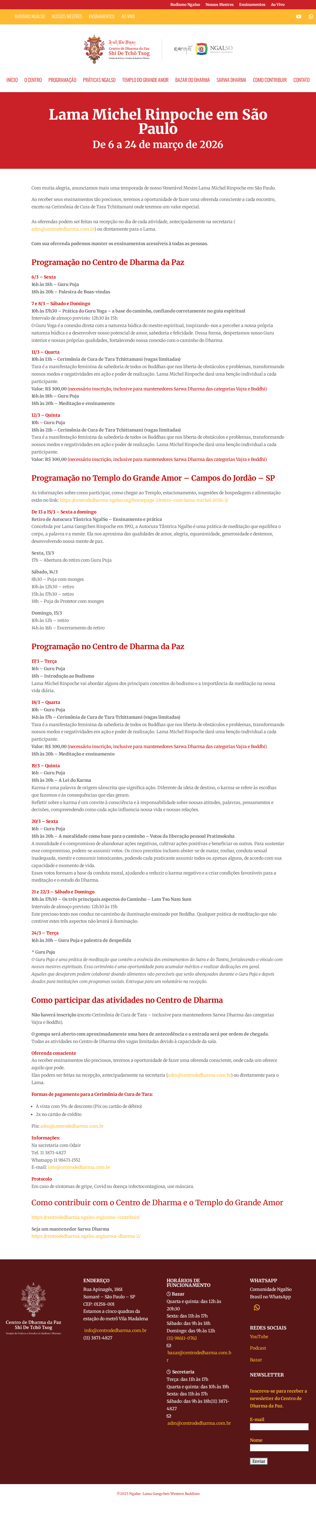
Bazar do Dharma (192, 80)
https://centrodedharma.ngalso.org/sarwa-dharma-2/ (85, 1236)
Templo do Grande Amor (145, 80)
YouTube (259, 1336)
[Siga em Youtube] (299, 16)
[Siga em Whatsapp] (311, 16)
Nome (256, 1440)
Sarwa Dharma (231, 80)
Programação (62, 80)
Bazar (256, 1360)
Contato (301, 80)
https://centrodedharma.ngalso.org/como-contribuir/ (85, 1217)
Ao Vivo (278, 5)
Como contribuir (270, 80)
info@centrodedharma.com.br (115, 1330)
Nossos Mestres (220, 5)
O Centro (33, 80)
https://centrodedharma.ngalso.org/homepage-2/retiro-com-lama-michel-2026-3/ (144, 500)
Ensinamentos (252, 5)
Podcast (258, 1348)
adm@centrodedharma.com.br (199, 1423)
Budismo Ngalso (185, 5)
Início (12, 80)
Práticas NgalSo (99, 80)
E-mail (257, 1419)
